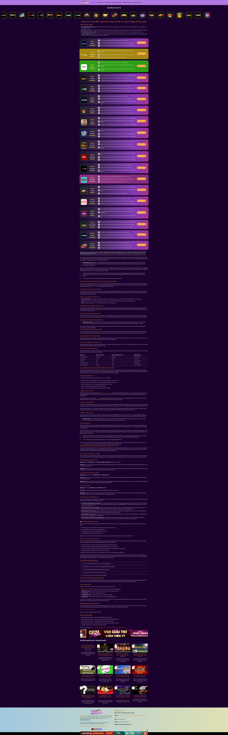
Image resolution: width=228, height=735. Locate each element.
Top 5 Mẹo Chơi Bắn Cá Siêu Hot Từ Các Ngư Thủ (140, 676)
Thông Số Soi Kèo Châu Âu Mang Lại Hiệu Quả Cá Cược (87, 676)
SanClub (123, 627)
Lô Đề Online (106, 627)
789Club (111, 627)
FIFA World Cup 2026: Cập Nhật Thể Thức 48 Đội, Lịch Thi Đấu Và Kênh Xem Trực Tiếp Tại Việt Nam (88, 647)
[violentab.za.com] (84, 2)
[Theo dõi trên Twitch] (101, 729)
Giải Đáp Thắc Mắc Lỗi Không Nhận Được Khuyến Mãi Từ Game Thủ (88, 697)
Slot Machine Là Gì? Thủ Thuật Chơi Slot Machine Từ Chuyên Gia (123, 697)
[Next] (145, 634)
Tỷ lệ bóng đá (107, 2)
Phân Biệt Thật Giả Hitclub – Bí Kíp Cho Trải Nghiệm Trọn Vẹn (105, 654)
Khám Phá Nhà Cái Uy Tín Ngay (87, 609)
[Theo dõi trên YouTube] (97, 729)
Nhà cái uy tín (93, 2)
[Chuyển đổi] (81, 563)
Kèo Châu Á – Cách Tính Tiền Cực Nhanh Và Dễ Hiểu (105, 676)
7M (91, 627)
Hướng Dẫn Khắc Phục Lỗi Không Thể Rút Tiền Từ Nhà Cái (105, 697)
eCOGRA (98, 398)
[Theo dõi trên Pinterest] (95, 729)
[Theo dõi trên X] (92, 729)
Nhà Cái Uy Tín (85, 589)
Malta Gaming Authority (106, 393)
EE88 (105, 726)
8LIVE (94, 627)
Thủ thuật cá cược (137, 2)
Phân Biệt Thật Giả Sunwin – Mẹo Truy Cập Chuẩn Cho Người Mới (122, 655)
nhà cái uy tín (94, 286)
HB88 (119, 627)
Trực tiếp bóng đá (127, 2)
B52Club (115, 627)
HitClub (97, 627)
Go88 (101, 627)
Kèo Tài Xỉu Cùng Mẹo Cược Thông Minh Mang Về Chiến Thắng (140, 655)
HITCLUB (84, 726)
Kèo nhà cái (100, 2)
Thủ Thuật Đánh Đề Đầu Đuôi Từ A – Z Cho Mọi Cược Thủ (122, 676)
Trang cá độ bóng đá (117, 2)
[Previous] (83, 634)
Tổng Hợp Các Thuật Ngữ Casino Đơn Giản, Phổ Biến (140, 696)
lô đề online (92, 726)
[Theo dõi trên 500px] (99, 729)
